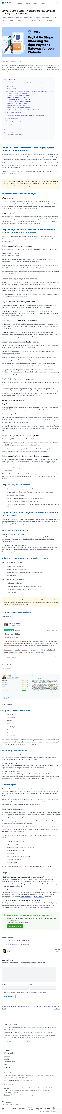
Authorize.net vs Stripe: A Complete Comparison (17, 944)
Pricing (27, 3)
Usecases (7, 1056)
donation (26, 219)
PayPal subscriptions (9, 886)
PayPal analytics (25, 896)
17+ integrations (9, 1053)
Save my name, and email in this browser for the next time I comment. (25, 992)
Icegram (6, 1088)
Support (43, 3)
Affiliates (7, 1067)
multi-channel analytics (22, 827)
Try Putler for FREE (15, 926)
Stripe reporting (39, 896)
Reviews (58, 951)
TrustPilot (10, 665)
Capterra (9, 704)
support (30, 1032)
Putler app (11, 1027)
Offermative (7, 1090)
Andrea (9, 951)
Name (4, 984)
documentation (16, 1032)
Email (32, 984)
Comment (5, 966)
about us (14, 1080)
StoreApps (7, 1095)
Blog (35, 3)
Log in (57, 3)
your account (45, 1027)
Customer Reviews (10, 1062)
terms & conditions (19, 1037)
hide (15, 79)
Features (19, 3)
